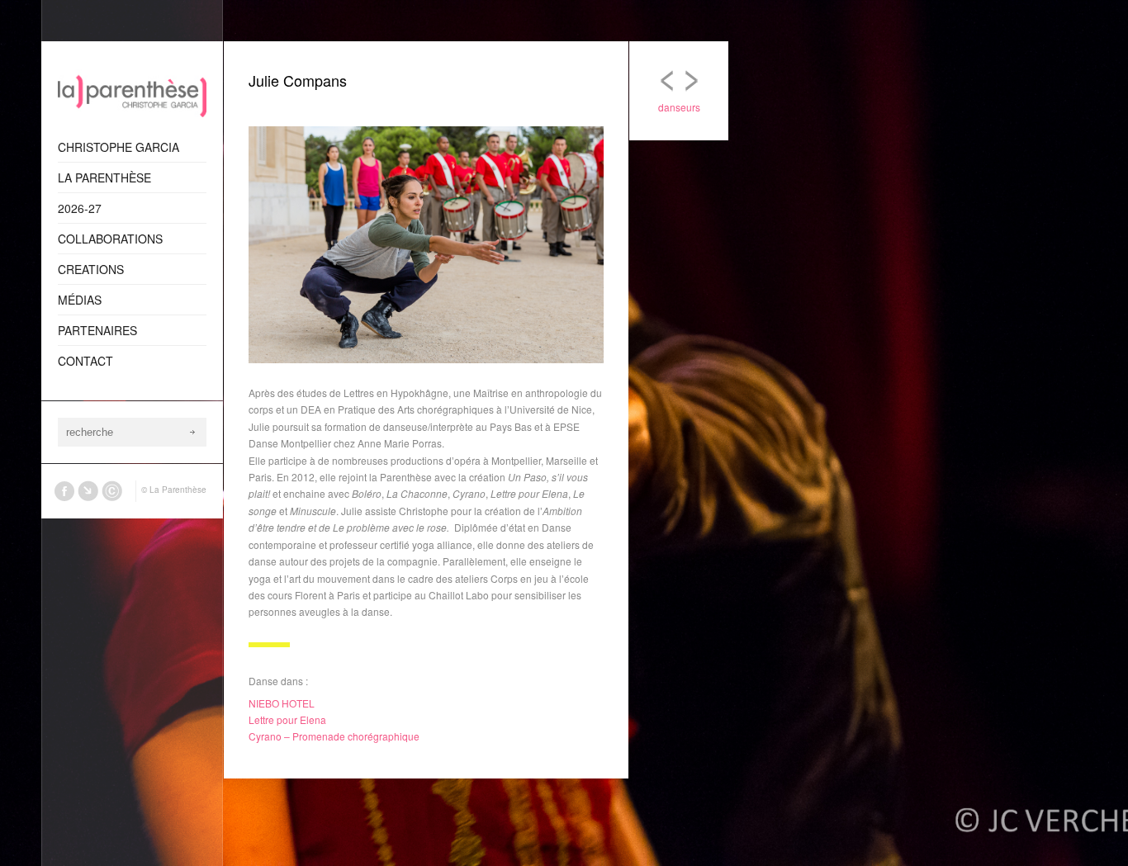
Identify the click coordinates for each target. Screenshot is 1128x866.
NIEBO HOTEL (282, 703)
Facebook (64, 491)
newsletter (88, 491)
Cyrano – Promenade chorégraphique (334, 736)
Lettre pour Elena (287, 719)
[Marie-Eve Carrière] (691, 84)
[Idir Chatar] (666, 84)
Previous (541, 114)
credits (112, 491)
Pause (566, 114)
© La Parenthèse (173, 489)
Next (591, 114)
